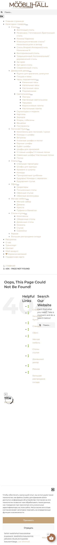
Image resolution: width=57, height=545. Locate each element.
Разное (36, 369)
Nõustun (46, 537)
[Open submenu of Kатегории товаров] (27, 24)
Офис (35, 332)
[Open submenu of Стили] (18, 27)
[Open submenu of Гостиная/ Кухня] (28, 129)
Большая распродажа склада (39, 379)
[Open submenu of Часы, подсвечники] (37, 80)
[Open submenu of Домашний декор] (30, 71)
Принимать (28, 520)
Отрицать (28, 528)
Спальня (37, 326)
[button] (52, 489)
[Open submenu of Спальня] (21, 161)
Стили (36, 309)
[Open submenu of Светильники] (31, 94)
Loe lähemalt (24, 541)
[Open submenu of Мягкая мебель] (27, 199)
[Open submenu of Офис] (18, 184)
